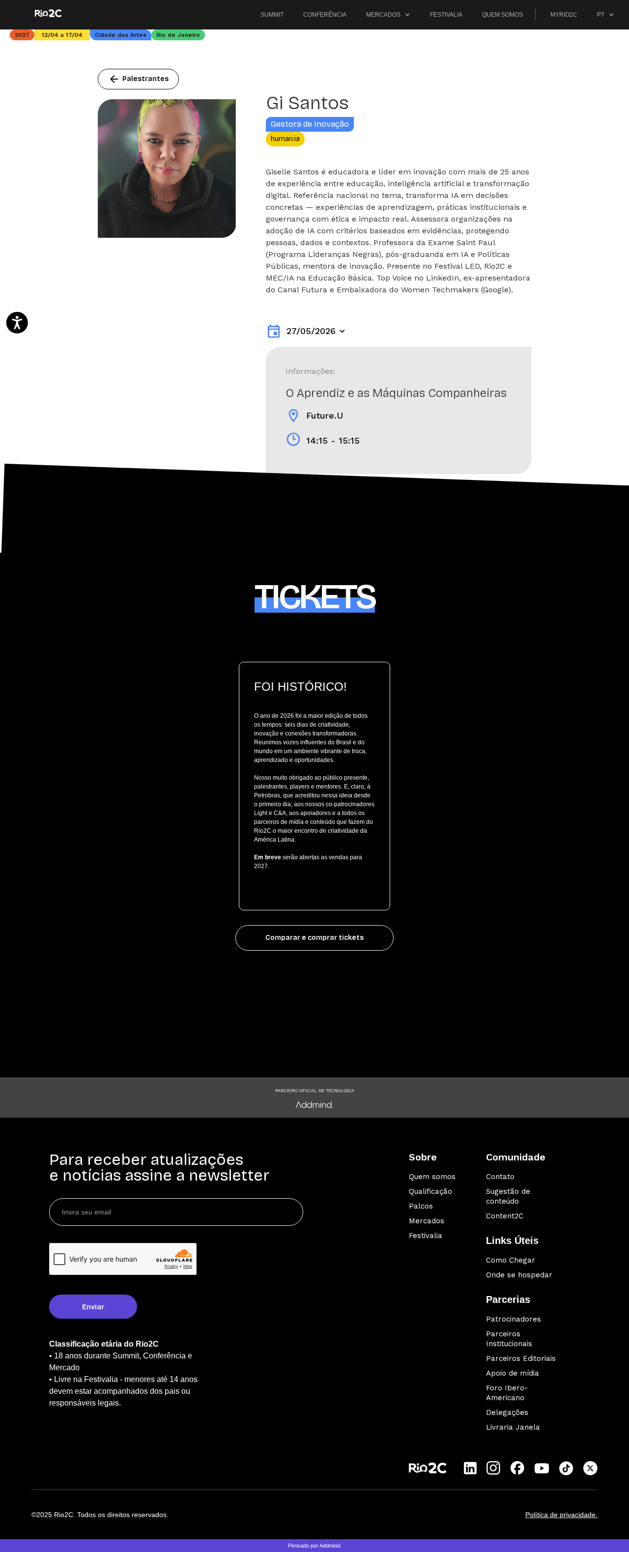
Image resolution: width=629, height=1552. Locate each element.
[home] (48, 13)
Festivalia (425, 1235)
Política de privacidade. (561, 1515)
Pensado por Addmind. (315, 1546)
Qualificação (430, 1191)
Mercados (426, 1220)
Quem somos (432, 1176)
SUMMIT (272, 14)
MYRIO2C (563, 14)
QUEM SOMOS (502, 14)
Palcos (421, 1206)
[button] (388, 14)
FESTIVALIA (446, 14)
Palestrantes (138, 79)
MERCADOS (383, 14)
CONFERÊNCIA (324, 14)
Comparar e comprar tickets (314, 937)
